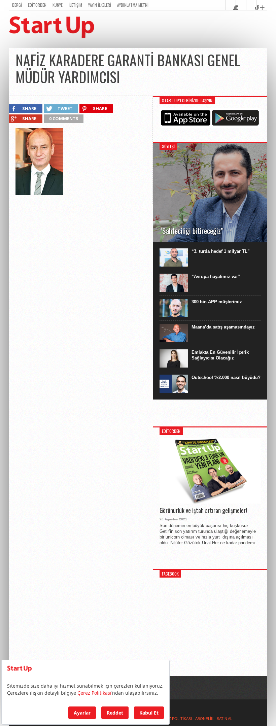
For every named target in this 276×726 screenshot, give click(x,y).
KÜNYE (58, 5)
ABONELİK (204, 719)
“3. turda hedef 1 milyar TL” (221, 251)
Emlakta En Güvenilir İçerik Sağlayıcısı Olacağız (220, 355)
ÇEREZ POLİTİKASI (175, 719)
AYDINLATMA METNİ (132, 5)
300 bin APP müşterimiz (217, 301)
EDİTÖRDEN (37, 5)
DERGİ (17, 5)
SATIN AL (224, 719)
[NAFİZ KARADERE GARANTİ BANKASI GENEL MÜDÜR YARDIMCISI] (39, 193)
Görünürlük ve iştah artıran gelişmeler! (203, 510)
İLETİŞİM (75, 5)
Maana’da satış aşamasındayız (223, 327)
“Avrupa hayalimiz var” (216, 276)
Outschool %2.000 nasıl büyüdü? (226, 377)
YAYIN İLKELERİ (99, 5)
